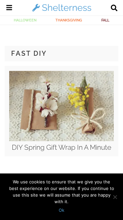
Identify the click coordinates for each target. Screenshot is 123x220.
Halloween (25, 20)
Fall (105, 20)
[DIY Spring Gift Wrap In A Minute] (61, 139)
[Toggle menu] (9, 9)
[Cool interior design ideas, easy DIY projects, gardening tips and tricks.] (61, 11)
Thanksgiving (68, 20)
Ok (61, 210)
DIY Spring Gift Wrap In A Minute (61, 147)
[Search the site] (114, 8)
